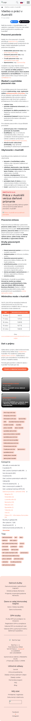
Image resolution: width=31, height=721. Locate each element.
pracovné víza (13, 41)
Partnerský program (15, 680)
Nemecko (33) (9, 502)
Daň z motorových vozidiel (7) (12, 486)
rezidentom (22, 351)
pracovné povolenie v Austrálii (12, 434)
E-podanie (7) (7, 468)
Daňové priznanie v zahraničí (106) (14, 491)
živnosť (22, 543)
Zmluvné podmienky (15, 672)
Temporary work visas (11, 56)
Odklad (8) (6, 481)
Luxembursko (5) (10, 499)
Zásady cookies (15, 677)
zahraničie (5, 562)
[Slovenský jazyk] (22, 2)
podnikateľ (14, 546)
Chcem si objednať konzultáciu (15, 369)
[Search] (17, 2)
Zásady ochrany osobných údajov (16, 675)
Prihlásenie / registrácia (15, 694)
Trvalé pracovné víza (9, 449)
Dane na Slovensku (15, 609)
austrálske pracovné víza (10, 437)
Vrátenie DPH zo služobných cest (15, 626)
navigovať (21, 649)
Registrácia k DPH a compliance (15, 623)
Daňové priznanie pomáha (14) (13, 528)
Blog (15, 685)
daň (16, 537)
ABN (5, 421)
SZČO (21, 546)
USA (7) (7, 512)
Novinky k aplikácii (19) (10, 520)
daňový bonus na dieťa (8, 565)
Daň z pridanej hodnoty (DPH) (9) (14, 489)
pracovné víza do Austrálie (11, 440)
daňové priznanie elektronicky (10, 555)
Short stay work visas (11, 52)
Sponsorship (21, 62)
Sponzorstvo (21, 449)
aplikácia (4, 540)
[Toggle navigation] (28, 2)
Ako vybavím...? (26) (9, 522)
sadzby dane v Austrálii (10, 455)
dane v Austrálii (19, 427)
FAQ (15, 682)
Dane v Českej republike (15, 607)
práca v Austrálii (8, 427)
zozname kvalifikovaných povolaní (15, 140)
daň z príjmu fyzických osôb (10, 552)
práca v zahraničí (6, 558)
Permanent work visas (11, 60)
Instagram (15, 716)
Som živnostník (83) (9, 473)
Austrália (18, 424)
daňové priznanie (7, 537)
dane (21, 537)
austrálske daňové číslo (10, 431)
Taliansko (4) (9, 510)
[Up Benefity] (15, 701)
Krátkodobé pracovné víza (11, 443)
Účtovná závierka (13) (10, 484)
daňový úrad (14, 549)
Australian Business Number (16, 421)
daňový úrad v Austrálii (10, 458)
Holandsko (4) (9, 497)
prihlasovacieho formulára (15, 93)
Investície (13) (7, 476)
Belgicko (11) (9, 494)
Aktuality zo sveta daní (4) (11, 465)
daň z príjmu (13, 540)
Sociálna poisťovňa (16, 562)
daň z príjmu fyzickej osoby (9, 543)
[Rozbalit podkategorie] (26, 471)
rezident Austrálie (8, 424)
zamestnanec (24, 552)
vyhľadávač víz (6, 77)
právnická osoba (18, 558)
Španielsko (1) (9, 507)
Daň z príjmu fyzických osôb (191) (13, 470)
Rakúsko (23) (9, 505)
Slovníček (6, 530)
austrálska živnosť (8, 452)
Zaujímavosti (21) (8, 525)
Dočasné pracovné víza (10, 446)
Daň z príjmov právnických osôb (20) (15, 478)
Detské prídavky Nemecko (15, 591)
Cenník (15, 669)
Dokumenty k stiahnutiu (15, 697)
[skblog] (2, 7)
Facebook (15, 712)
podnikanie (5, 549)
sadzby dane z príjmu (8, 355)
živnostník (5, 546)
